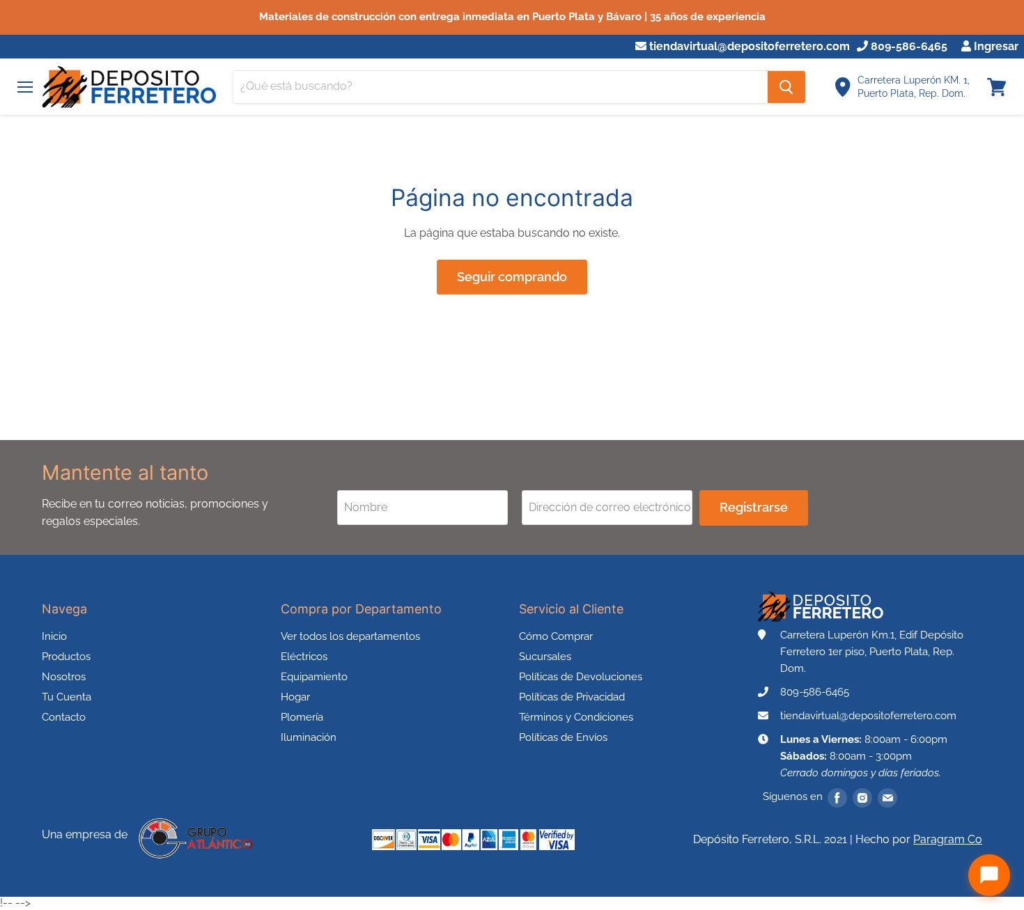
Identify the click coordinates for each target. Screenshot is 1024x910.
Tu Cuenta (66, 697)
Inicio (54, 636)
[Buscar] (786, 87)
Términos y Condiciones (576, 717)
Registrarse (754, 507)
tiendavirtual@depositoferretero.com (748, 46)
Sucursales (545, 656)
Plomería (302, 717)
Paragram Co (947, 839)
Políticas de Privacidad (572, 697)
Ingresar (994, 46)
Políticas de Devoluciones (580, 676)
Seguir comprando (512, 276)
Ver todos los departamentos (350, 636)
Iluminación (308, 737)
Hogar (295, 697)
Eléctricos (304, 656)
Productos (66, 656)
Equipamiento (314, 676)
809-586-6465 (907, 46)
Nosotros (64, 676)
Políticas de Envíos (563, 737)
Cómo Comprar (556, 636)
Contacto (64, 717)
